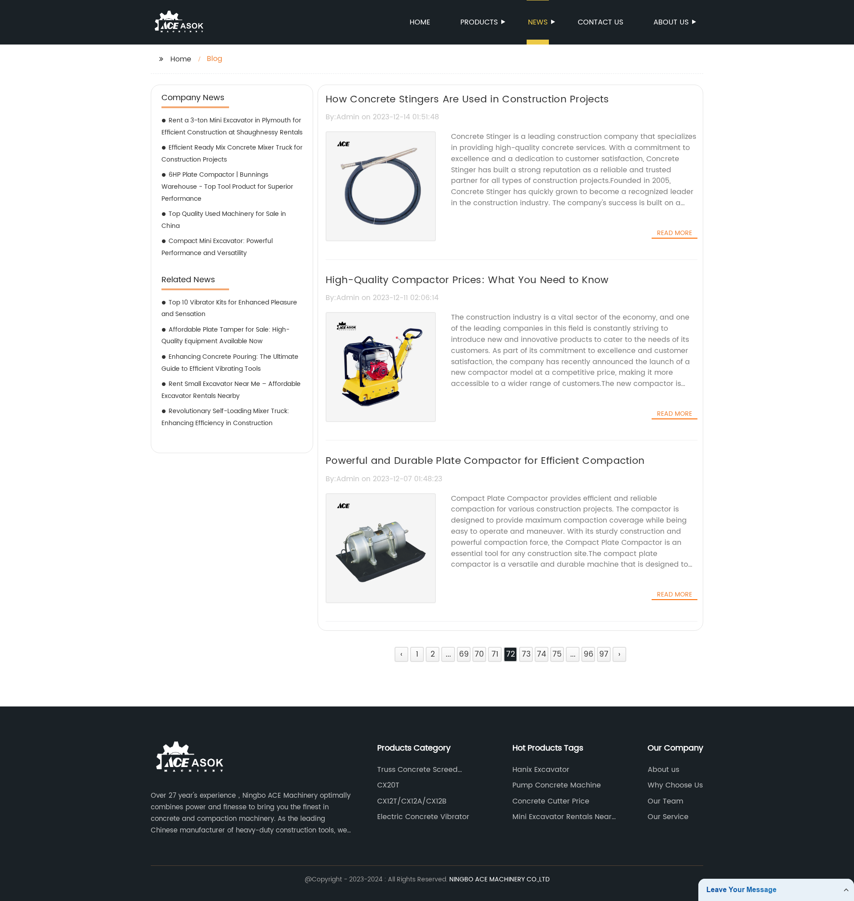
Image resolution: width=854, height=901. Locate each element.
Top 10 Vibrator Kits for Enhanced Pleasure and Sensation (229, 308)
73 (526, 654)
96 (588, 654)
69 (464, 654)
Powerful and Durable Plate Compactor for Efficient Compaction (485, 461)
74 (541, 654)
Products (479, 22)
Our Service (668, 817)
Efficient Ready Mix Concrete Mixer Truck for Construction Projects (231, 153)
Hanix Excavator (540, 769)
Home (420, 22)
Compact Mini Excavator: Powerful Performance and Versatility (217, 247)
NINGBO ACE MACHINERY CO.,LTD (499, 879)
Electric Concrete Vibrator (423, 817)
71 (494, 654)
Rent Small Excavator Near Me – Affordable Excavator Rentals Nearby (231, 390)
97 (603, 654)
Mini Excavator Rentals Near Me (562, 817)
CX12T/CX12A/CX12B (412, 801)
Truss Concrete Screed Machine (417, 769)
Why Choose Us (675, 785)
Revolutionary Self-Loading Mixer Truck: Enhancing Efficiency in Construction (225, 417)
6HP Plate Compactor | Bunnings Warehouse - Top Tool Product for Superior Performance (227, 186)
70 (479, 654)
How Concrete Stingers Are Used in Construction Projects (467, 99)
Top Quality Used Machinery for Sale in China (223, 220)
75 (557, 654)
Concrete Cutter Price (550, 801)
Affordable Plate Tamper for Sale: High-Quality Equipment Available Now (225, 336)
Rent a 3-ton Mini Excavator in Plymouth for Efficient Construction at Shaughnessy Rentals (231, 126)
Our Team (665, 801)
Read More (674, 233)
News (538, 22)
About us (671, 22)
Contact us (600, 22)
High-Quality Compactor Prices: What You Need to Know (467, 280)
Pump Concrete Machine (556, 785)
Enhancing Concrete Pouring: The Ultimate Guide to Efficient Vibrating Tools (229, 363)
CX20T (388, 785)
